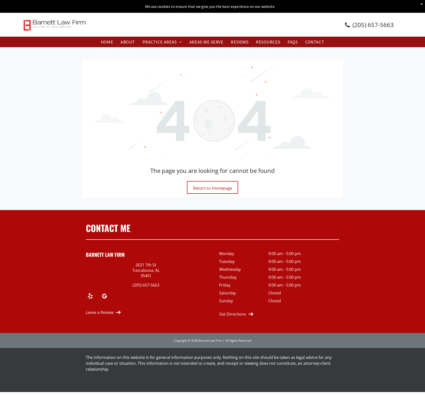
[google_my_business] (104, 297)
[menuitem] (107, 42)
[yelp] (90, 297)
